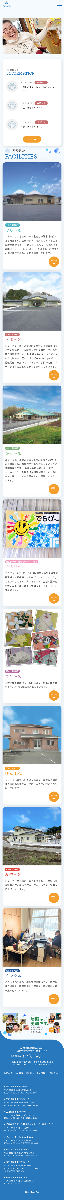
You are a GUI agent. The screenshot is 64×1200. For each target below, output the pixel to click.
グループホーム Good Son (19, 1136)
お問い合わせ (53, 1073)
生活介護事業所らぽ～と (17, 1099)
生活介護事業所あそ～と (17, 1111)
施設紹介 (30, 1073)
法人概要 (19, 1073)
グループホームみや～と (17, 1149)
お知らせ (8, 1073)
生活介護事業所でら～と (17, 1086)
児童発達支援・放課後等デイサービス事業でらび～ (30, 1124)
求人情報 (40, 1073)
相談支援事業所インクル (17, 1177)
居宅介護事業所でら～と (17, 1162)
